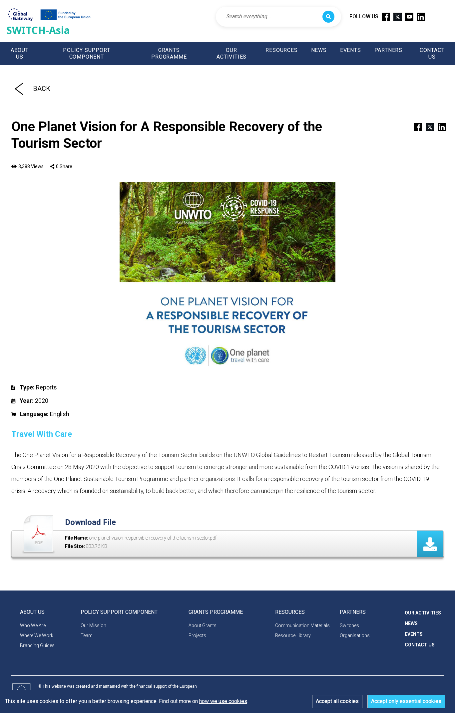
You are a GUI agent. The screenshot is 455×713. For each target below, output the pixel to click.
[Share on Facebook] (415, 126)
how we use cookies (223, 701)
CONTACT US (432, 53)
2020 (41, 400)
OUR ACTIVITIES (231, 53)
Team (87, 635)
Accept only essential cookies (406, 701)
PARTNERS (388, 50)
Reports (46, 387)
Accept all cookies (337, 701)
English (59, 413)
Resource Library (293, 635)
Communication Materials (302, 625)
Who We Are (33, 625)
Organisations (355, 635)
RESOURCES (281, 50)
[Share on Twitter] (427, 126)
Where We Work (36, 635)
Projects (197, 635)
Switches (349, 625)
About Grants (203, 625)
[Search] (328, 17)
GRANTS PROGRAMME (169, 53)
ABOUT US (20, 53)
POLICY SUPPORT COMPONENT (86, 53)
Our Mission (93, 625)
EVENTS (350, 50)
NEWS (319, 50)
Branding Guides (37, 645)
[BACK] (19, 88)
